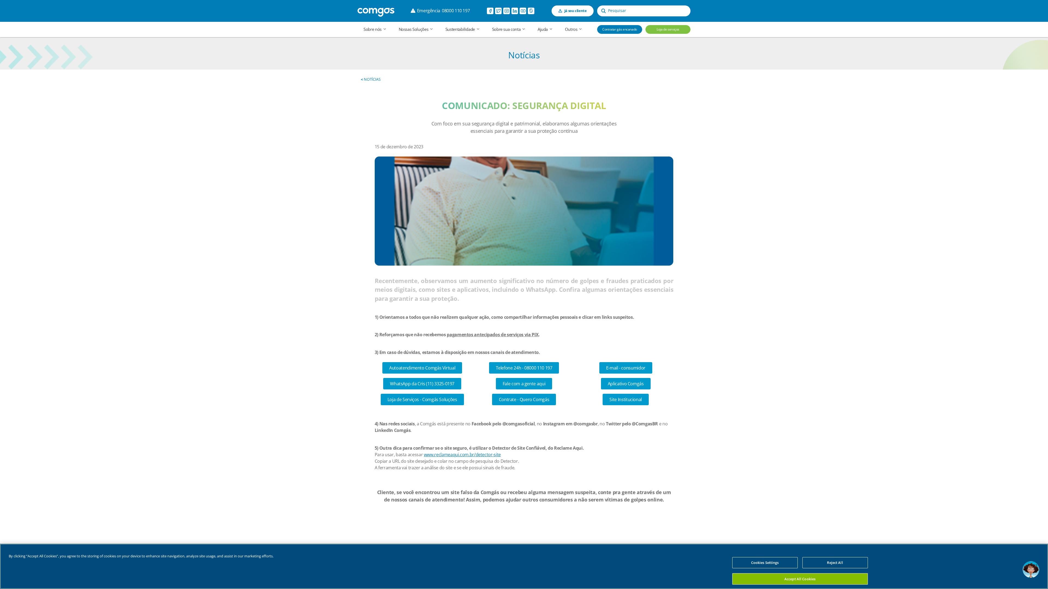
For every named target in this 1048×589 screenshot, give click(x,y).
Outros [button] (571, 29)
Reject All (835, 562)
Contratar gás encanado (619, 29)
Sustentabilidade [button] (460, 29)
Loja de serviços (668, 29)
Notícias (370, 79)
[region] (524, 566)
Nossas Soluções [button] (414, 29)
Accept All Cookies (799, 578)
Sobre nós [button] (373, 29)
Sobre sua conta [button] (507, 29)
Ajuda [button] (543, 29)
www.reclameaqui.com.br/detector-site (462, 455)
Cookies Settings (765, 562)
